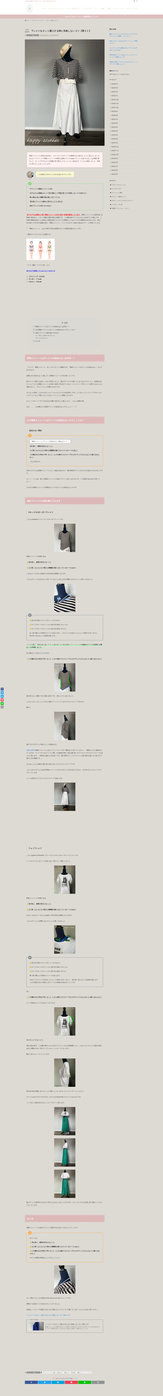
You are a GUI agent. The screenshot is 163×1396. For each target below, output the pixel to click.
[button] (31, 1382)
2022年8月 (114, 162)
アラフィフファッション (119, 185)
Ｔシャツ (88, 1372)
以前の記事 (30, 750)
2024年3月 (114, 88)
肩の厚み (73, 1372)
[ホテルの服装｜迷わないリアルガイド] (29, 8)
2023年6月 (114, 123)
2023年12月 (115, 99)
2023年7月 (114, 119)
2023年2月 (114, 139)
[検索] (137, 1)
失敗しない (67, 1372)
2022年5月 (114, 174)
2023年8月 (114, 115)
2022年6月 (114, 170)
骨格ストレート (81, 1372)
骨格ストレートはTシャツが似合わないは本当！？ (52, 326)
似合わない (60, 1372)
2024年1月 (114, 96)
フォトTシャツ (43, 338)
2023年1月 (114, 143)
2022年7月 (114, 166)
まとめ (37, 341)
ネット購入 (53, 1372)
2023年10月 (115, 107)
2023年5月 (114, 127)
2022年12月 (115, 147)
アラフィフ (46, 1372)
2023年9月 (114, 111)
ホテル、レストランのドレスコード (122, 200)
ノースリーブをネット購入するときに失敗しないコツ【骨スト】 (48, 1315)
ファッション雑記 (117, 193)
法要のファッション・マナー (120, 208)
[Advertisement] (64, 299)
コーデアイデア (116, 189)
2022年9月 (114, 158)
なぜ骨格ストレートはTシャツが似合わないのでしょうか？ (55, 330)
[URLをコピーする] (98, 1382)
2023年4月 (114, 131)
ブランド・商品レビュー (32, 35)
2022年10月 (115, 154)
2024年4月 (114, 84)
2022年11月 (115, 150)
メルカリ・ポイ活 (117, 204)
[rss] (134, 1)
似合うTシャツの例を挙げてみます (47, 333)
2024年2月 (114, 92)
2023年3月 (114, 135)
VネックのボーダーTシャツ (47, 335)
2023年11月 (115, 103)
